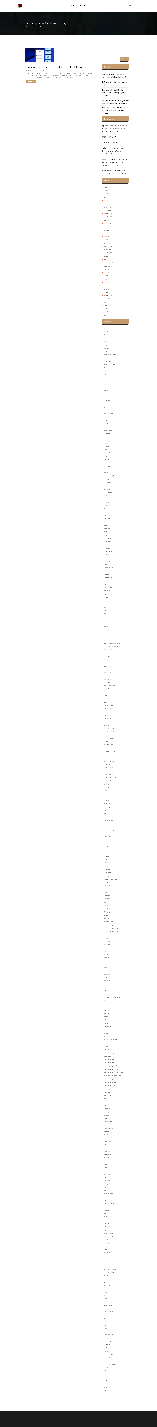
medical (106, 882)
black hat (106, 440)
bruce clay (106, 459)
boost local (107, 453)
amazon (106, 384)
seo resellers (107, 1167)
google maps (107, 659)
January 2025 (107, 249)
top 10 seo (106, 1289)
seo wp (106, 1207)
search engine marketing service (112, 1062)
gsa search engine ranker (111, 705)
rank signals (107, 1016)
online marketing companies (111, 928)
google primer (107, 676)
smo (105, 1262)
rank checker (107, 1010)
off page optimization (109, 912)
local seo (106, 826)
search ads (107, 1049)
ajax (105, 374)
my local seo (107, 895)
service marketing (108, 1233)
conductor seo (107, 482)
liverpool (106, 813)
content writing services (110, 502)
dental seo (106, 522)
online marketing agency (110, 925)
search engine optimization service (113, 1079)
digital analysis (108, 545)
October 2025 (107, 220)
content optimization (109, 492)
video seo (106, 1318)
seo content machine (109, 1128)
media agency (107, 876)
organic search (108, 941)
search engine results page (111, 1085)
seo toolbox (107, 1197)
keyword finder (108, 764)
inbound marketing (109, 738)
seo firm (106, 1134)
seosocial (106, 1223)
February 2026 (108, 207)
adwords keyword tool (110, 361)
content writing (108, 499)
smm (105, 1259)
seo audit (106, 1115)
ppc (105, 971)
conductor (106, 479)
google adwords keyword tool (112, 646)
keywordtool (107, 784)
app (105, 394)
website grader (108, 1367)
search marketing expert (110, 1092)
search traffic (107, 1095)
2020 (105, 338)
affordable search (109, 368)
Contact (83, 5)
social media (107, 1266)
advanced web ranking (110, 354)
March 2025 (107, 243)
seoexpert (106, 1210)
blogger (106, 449)
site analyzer (107, 1252)
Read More (31, 81)
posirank (106, 967)
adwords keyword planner (111, 358)
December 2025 (108, 213)
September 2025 (108, 223)
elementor (106, 581)
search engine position (110, 1082)
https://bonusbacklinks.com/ (110, 126)
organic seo (107, 944)
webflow (106, 1348)
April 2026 (106, 200)
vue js (105, 1321)
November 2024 (108, 256)
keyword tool (107, 781)
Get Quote (131, 5)
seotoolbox (107, 1226)
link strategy (107, 807)
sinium (105, 1249)
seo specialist (107, 1180)
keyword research (109, 774)
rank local (106, 1013)
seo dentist (107, 1131)
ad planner (106, 348)
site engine (107, 1256)
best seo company (109, 430)
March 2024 (107, 282)
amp (105, 387)
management (107, 853)
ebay (105, 571)
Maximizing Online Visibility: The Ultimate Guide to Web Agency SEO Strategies (113, 92)
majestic (106, 849)
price (105, 987)
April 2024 (106, 279)
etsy (105, 600)
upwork (106, 1308)
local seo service (108, 833)
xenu (105, 1384)
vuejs (105, 1325)
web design (107, 1328)
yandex (105, 1387)
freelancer (106, 620)
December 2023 (108, 292)
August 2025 (107, 227)
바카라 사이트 (107, 148)
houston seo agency (109, 728)
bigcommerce (107, 433)
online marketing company (111, 931)
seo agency (107, 1108)
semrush (106, 1102)
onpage (106, 938)
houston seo (107, 725)
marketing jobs (108, 872)
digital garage (107, 548)
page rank (106, 951)
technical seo (107, 1285)
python (105, 1003)
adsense (106, 351)
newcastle (106, 905)
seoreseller (107, 1216)
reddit (105, 1036)
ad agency (106, 345)
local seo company (109, 830)
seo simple (107, 1177)
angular (106, 390)
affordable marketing (109, 364)
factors (106, 610)
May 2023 (106, 315)
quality (105, 1007)
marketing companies (109, 869)
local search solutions (109, 820)
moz (105, 889)
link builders (107, 800)
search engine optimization (111, 1069)
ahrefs (105, 371)
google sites (107, 689)
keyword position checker (111, 771)
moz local (106, 892)
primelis (106, 990)
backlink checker (108, 413)
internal (106, 741)
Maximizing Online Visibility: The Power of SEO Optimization (56, 66)
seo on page (107, 1151)
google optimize (108, 669)
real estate (107, 1033)
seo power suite (108, 1154)
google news (107, 666)
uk (104, 1302)
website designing (109, 1361)
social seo (106, 1275)
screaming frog (108, 1043)
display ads (107, 558)
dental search (107, 518)
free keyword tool (108, 617)
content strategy (108, 495)
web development (108, 1334)
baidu (105, 420)
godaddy (106, 626)
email (105, 584)
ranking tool (107, 1023)
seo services (107, 1174)
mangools (106, 856)
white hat (106, 1374)
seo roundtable (108, 1171)
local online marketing (110, 817)
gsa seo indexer (108, 708)
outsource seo (107, 948)
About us (74, 5)
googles (106, 692)
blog (105, 443)
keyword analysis (108, 758)
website (106, 1351)
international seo (108, 744)
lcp (104, 797)
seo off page (107, 1148)
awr (105, 407)
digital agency (107, 541)
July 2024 (106, 269)
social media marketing (110, 1269)
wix (104, 1377)
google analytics (108, 649)
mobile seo (107, 885)
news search (107, 908)
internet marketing (109, 748)
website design (108, 1357)
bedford (106, 423)
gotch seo (106, 695)
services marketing (109, 1236)
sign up (105, 1246)
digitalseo (106, 554)
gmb (105, 623)
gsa (105, 699)
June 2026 (106, 194)
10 (104, 328)
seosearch (106, 1220)
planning (106, 961)
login (105, 843)
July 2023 (106, 308)
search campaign (108, 1056)
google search (108, 679)
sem (105, 1098)
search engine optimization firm (112, 1075)
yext (105, 1390)
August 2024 (107, 266)
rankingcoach (107, 1026)
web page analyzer (109, 1338)
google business (108, 653)
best (105, 427)
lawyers (106, 790)
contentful (106, 505)
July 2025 (106, 230)
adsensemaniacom (31, 70)
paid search (107, 957)
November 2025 (108, 217)
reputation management (110, 1039)
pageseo (106, 954)
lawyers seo (107, 794)
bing (105, 436)
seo (105, 1105)
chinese (106, 472)
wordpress (107, 1380)
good (105, 630)
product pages (108, 994)
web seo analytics (108, 1341)
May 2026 (106, 197)
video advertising (108, 1311)
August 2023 (107, 305)
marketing (106, 862)
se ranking (106, 1046)
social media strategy (109, 1272)
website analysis (108, 1354)
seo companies (108, 1121)
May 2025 (106, 236)
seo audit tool (107, 1118)
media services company (110, 879)
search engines (108, 1089)
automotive (107, 400)
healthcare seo (108, 718)
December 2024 (108, 253)
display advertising (109, 561)
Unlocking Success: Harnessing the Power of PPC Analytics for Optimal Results (114, 128)
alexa (105, 377)
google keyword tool (109, 656)
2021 (105, 341)
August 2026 (107, 187)
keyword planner (108, 767)
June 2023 (106, 312)
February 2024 (108, 286)
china (105, 469)
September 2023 (108, 302)
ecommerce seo (108, 574)
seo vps (106, 1200)
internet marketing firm (110, 751)
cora (105, 508)
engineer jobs (107, 590)
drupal (105, 564)
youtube (106, 1400)
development (107, 538)
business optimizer (109, 463)
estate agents (107, 597)
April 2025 (106, 240)
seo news (106, 1144)
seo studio (106, 1187)
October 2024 (107, 259)
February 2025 (108, 246)
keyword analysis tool (109, 761)
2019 (105, 335)
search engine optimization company (114, 1072)
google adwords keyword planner (113, 643)
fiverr (105, 613)
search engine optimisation (111, 1066)
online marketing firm (109, 935)
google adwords (108, 640)
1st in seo (106, 331)
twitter (105, 1295)
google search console (110, 682)
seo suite (106, 1190)
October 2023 (107, 299)
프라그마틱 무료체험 (109, 137)
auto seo (106, 397)
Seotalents (105, 170)
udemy (105, 1298)
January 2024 (107, 289)
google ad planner (109, 636)
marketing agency (108, 866)
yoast (105, 1393)
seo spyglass (107, 1184)
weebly (105, 1370)
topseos (106, 1292)
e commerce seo (108, 567)
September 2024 (108, 263)
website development (109, 1364)
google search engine (110, 685)
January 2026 (107, 210)
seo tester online (108, 1193)
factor (105, 607)
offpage (106, 915)
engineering (107, 594)
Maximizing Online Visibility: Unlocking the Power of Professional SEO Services (114, 140)
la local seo (107, 787)
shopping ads (107, 1243)
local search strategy (109, 823)
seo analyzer (107, 1112)
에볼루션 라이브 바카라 (110, 159)
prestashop (107, 984)
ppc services (107, 980)
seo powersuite (108, 1157)
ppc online (106, 977)
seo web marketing (109, 1203)
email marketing (108, 587)
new (105, 902)
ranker (105, 1020)
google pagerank (108, 672)
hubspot (106, 735)
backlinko (106, 417)
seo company (107, 1125)
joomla (105, 754)
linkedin (106, 810)
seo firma (106, 1138)
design (105, 531)
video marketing (108, 1315)
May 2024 (106, 276)
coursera (106, 512)
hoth (105, 722)
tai (104, 1282)
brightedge (107, 456)
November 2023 (108, 295)
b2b (105, 410)
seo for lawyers (108, 1141)
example (106, 604)
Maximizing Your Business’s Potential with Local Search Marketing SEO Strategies (114, 110)
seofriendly (107, 1213)
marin (105, 859)
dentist (105, 525)
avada (105, 404)
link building (107, 803)
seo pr (105, 1161)
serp (105, 1230)
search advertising (109, 1053)
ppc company (107, 974)
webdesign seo (108, 1344)
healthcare (106, 715)
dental (105, 515)
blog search (107, 446)
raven (105, 1030)
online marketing (108, 921)
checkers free (107, 466)
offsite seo (107, 918)
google (105, 633)
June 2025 (106, 233)
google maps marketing (110, 663)
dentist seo (107, 528)
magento (106, 846)
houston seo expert (109, 731)
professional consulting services (112, 997)
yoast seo (106, 1397)
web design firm (108, 1331)
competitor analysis (109, 476)
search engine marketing (110, 1059)
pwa (105, 1000)
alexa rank (106, 381)
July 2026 (106, 190)
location (106, 840)
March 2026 (107, 204)
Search (103, 55)
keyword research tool (110, 777)
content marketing (108, 489)
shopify (106, 1239)
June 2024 (106, 272)
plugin (105, 964)
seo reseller (107, 1164)
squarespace (107, 1279)
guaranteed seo (108, 712)
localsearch (107, 836)
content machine (108, 486)
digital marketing (108, 551)
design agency (108, 535)
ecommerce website (109, 577)
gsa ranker (107, 702)
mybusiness (107, 898)
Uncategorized (108, 1305)
